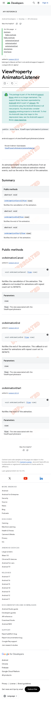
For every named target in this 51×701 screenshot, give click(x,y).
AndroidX (12, 103)
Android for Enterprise (10, 494)
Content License (26, 462)
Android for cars (8, 563)
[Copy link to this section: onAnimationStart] (23, 388)
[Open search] (33, 2)
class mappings (20, 120)
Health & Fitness (8, 531)
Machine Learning (8, 527)
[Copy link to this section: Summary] (17, 180)
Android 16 (6, 580)
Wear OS (5, 555)
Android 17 (6, 577)
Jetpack (32, 103)
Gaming (5, 523)
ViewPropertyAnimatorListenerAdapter (20, 148)
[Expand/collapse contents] (15, 29)
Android (5, 491)
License (13, 684)
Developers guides (9, 613)
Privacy (4, 538)
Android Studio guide (10, 609)
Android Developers (9, 19)
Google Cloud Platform (11, 671)
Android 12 (6, 595)
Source (4, 502)
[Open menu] (3, 3)
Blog (3, 509)
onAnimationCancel (13, 201)
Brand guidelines (24, 684)
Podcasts (5, 513)
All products (6, 675)
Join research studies (10, 645)
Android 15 (6, 584)
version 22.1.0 (14, 59)
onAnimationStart (12, 233)
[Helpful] (17, 23)
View (25, 201)
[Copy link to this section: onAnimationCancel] (25, 258)
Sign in (45, 3)
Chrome (5, 664)
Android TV (6, 567)
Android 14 (6, 588)
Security (5, 498)
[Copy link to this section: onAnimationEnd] (22, 323)
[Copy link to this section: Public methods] (25, 250)
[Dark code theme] (47, 269)
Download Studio (8, 620)
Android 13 (6, 592)
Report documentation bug (12, 638)
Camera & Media (8, 534)
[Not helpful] (20, 23)
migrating (12, 111)
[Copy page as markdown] (12, 83)
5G (3, 542)
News (4, 506)
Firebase (5, 668)
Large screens (7, 552)
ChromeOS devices (9, 559)
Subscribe (32, 689)
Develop (21, 19)
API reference (10, 12)
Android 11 (6, 599)
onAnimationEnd (11, 217)
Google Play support (9, 641)
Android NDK (7, 624)
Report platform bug (9, 634)
